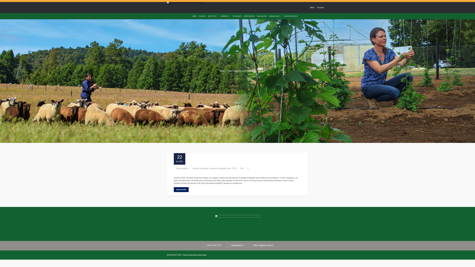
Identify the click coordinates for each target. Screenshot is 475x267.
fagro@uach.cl (237, 245)
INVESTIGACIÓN (249, 16)
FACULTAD (202, 16)
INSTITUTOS (212, 16)
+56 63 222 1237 (214, 245)
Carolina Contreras (200, 168)
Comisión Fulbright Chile (220, 168)
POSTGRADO (237, 16)
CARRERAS (224, 16)
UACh (312, 8)
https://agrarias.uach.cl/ (263, 245)
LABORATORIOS (274, 16)
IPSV (234, 168)
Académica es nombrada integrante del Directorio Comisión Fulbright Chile (220, 173)
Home (222, 71)
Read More (181, 189)
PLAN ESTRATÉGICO (290, 16)
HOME (194, 16)
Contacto (320, 8)
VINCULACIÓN (261, 16)
